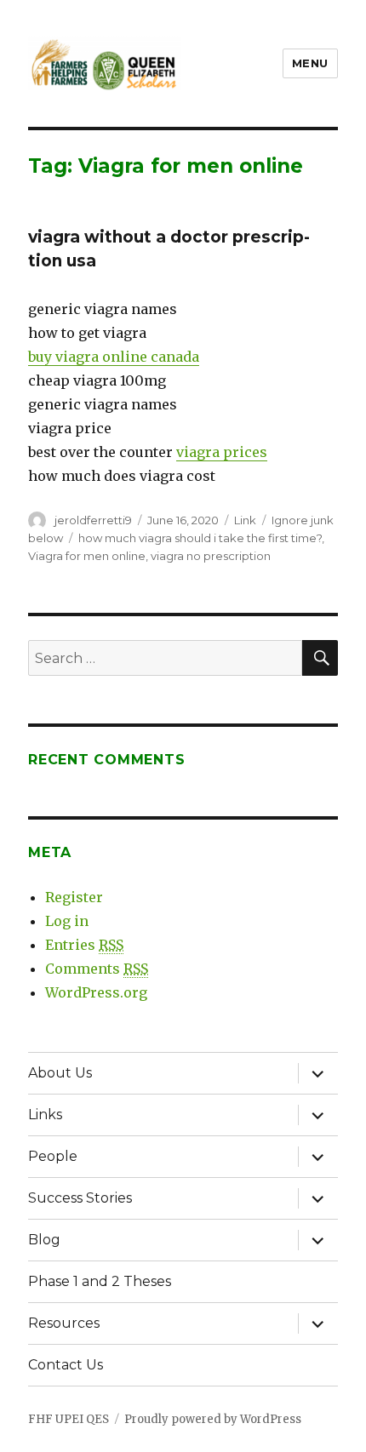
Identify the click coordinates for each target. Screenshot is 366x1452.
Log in (67, 920)
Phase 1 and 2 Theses (99, 1281)
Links (45, 1114)
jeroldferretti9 (93, 520)
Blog (44, 1240)
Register (74, 897)
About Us (60, 1073)
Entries (84, 944)
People (52, 1156)
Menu (310, 63)
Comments (96, 968)
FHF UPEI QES (68, 1419)
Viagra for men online (87, 556)
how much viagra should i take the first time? (200, 538)
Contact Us (65, 1365)
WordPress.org (96, 992)
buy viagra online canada (113, 356)
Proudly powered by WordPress (212, 1419)
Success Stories (80, 1198)
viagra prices (221, 451)
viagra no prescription (211, 556)
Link (245, 520)
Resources (64, 1323)
